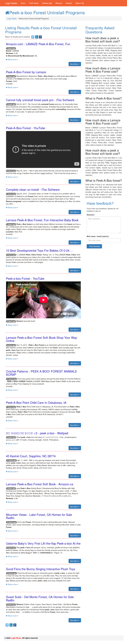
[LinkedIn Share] (36, 36)
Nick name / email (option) (98, 236)
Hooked (69, 3)
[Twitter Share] (33, 36)
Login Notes (11, 3)
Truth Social (33, 3)
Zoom (23, 3)
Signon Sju (80, 3)
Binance (59, 3)
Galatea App (47, 3)
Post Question (94, 246)
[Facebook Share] (40, 36)
